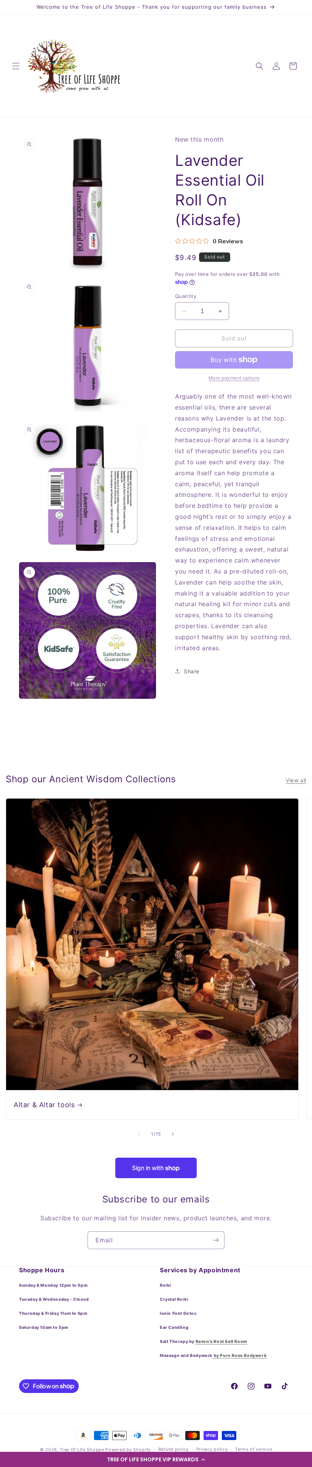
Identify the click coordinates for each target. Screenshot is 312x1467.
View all (296, 780)
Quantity (185, 296)
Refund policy (173, 1449)
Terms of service (253, 1449)
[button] (156, 1459)
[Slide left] (139, 1134)
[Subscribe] (215, 1240)
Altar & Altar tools (44, 1105)
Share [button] (191, 671)
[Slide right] (172, 1134)
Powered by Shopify (128, 1449)
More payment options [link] (234, 378)
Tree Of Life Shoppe (82, 1449)
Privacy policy (212, 1449)
